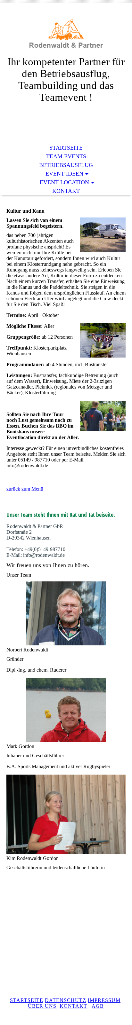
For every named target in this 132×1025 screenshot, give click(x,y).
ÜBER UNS (42, 1006)
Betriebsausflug (66, 165)
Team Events (66, 156)
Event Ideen (64, 173)
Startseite (66, 148)
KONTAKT (73, 1006)
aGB (98, 1006)
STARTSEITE (26, 1000)
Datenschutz (65, 1000)
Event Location (64, 182)
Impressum (104, 1000)
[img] (66, 34)
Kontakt (66, 191)
